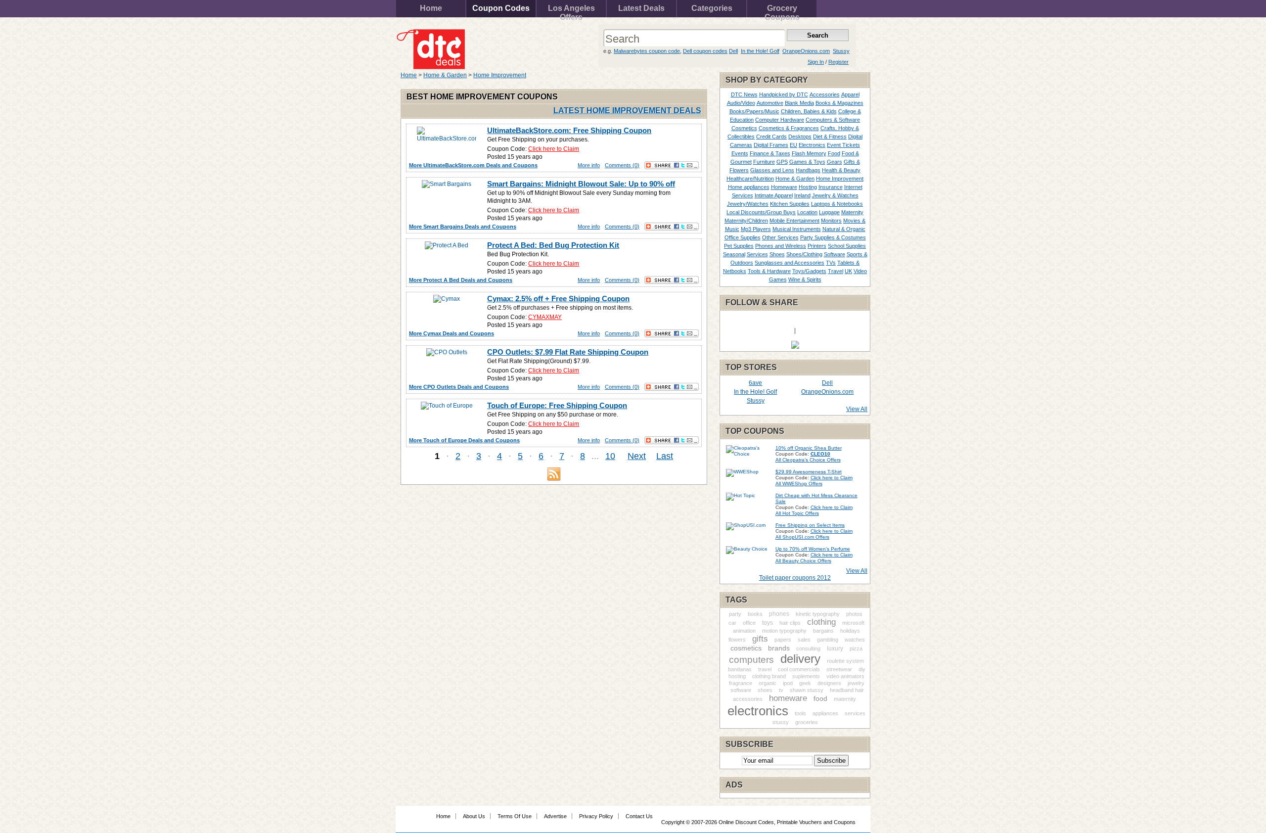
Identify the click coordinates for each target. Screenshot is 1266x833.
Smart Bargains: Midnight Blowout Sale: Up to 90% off (581, 184)
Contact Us (639, 816)
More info (589, 165)
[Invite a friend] (795, 346)
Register (838, 62)
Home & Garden (445, 75)
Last (664, 456)
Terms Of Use (514, 816)
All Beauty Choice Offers (803, 560)
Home (431, 8)
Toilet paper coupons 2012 (795, 577)
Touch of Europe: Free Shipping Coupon (557, 405)
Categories (711, 8)
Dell (733, 51)
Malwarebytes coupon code (647, 51)
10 (610, 456)
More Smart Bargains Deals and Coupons (462, 227)
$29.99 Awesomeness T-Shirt (808, 471)
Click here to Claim (553, 148)
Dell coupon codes (705, 51)
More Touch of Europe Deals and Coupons (464, 440)
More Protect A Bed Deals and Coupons (460, 280)
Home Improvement (499, 75)
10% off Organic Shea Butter (808, 448)
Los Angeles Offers (571, 10)
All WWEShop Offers (798, 483)
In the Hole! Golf (760, 51)
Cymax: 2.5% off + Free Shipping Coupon (558, 298)
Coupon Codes (501, 8)
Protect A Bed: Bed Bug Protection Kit (553, 245)
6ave (755, 382)
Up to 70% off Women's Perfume (812, 549)
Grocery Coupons (782, 10)
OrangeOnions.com (806, 51)
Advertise (555, 816)
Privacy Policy (596, 816)
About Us (474, 816)
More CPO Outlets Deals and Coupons (459, 387)
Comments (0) (622, 165)
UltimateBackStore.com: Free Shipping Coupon (569, 130)
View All (856, 409)
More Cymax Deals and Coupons (451, 333)
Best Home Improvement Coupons (482, 97)
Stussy (841, 51)
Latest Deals (641, 8)
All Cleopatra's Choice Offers (808, 460)
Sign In (816, 62)
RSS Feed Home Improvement (554, 474)
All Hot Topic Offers (797, 513)
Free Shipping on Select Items (810, 525)
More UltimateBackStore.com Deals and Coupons (473, 165)
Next (637, 456)
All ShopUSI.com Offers (802, 537)
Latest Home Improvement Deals (627, 110)
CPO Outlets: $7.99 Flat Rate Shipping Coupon (567, 352)
